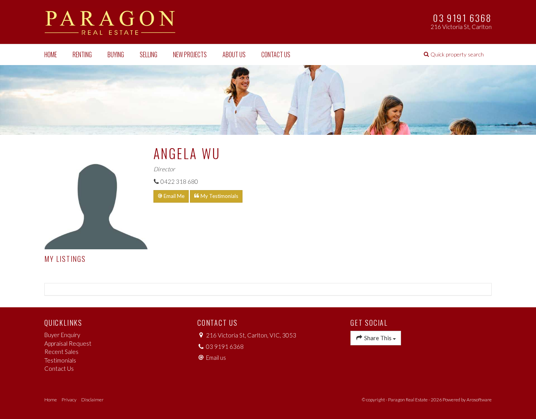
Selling (148, 54)
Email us (216, 357)
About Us (234, 54)
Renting (82, 54)
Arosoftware (479, 400)
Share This (378, 337)
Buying (116, 54)
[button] (454, 54)
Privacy (69, 400)
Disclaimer (92, 400)
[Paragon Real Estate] (110, 21)
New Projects (190, 54)
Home (50, 54)
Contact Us (275, 54)
